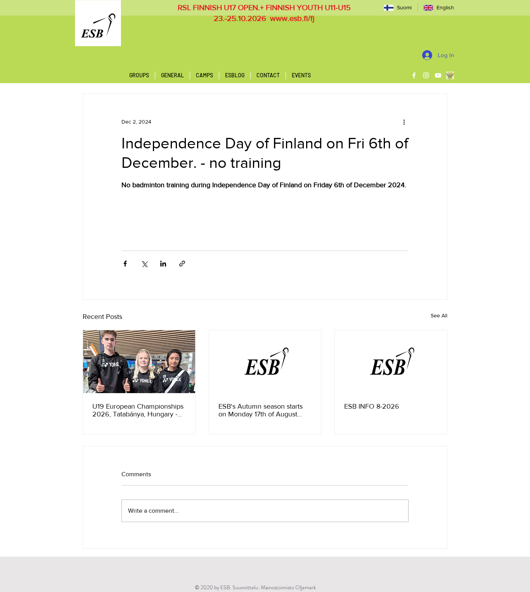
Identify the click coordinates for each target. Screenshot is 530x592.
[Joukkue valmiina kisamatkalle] (139, 361)
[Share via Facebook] (125, 263)
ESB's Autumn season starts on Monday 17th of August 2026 (260, 410)
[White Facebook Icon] (414, 75)
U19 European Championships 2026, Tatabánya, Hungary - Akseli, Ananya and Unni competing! (138, 410)
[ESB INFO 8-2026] (391, 361)
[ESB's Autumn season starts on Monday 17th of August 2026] (265, 361)
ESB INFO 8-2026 (371, 406)
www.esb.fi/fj (292, 18)
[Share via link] (182, 263)
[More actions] (404, 121)
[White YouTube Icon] (438, 75)
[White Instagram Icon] (426, 75)
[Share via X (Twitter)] (144, 263)
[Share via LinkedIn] (163, 263)
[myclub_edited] (450, 75)
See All (439, 315)
